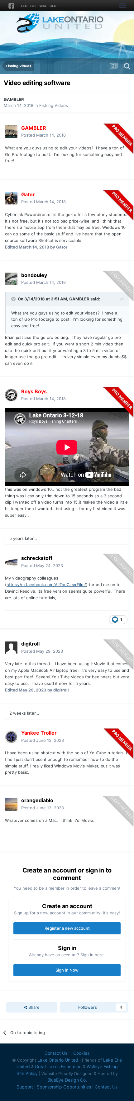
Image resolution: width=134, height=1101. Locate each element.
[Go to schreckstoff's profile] (11, 562)
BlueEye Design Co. (67, 1080)
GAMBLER (14, 99)
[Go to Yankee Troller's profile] (11, 737)
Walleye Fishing (102, 1066)
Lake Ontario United (57, 1060)
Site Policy (27, 1073)
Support (25, 1086)
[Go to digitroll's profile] (11, 647)
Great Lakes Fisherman (58, 1066)
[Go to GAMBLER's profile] (11, 131)
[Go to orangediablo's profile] (11, 804)
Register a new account (67, 928)
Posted (43, 135)
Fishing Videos (53, 105)
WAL (43, 6)
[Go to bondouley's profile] (11, 279)
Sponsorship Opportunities (64, 1086)
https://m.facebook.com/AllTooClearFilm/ (46, 584)
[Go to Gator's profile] (11, 198)
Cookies (81, 1053)
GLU (53, 6)
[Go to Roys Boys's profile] (11, 395)
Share (33, 1007)
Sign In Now (67, 970)
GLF (33, 6)
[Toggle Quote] (14, 298)
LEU (24, 6)
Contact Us (56, 1053)
